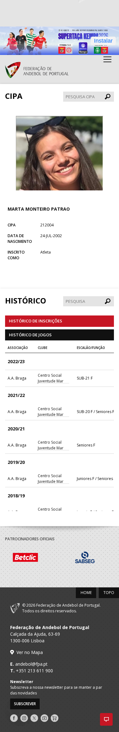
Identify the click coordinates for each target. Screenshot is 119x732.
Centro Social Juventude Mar (50, 378)
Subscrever (25, 703)
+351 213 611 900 (34, 671)
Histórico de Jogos (30, 335)
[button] (106, 719)
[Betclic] (35, 558)
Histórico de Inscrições (35, 321)
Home (86, 592)
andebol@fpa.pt (31, 664)
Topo (108, 592)
